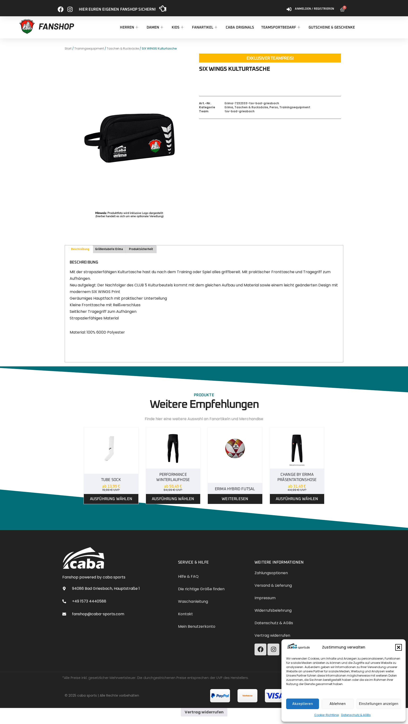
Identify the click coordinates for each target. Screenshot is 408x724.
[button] (398, 647)
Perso (273, 107)
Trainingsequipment (89, 48)
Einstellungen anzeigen (378, 704)
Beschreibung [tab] (80, 249)
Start (68, 48)
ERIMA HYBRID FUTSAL (235, 489)
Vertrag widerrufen (204, 712)
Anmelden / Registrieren (314, 9)
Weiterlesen (235, 499)
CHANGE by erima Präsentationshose (296, 477)
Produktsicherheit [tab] (141, 249)
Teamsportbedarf (278, 27)
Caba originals (240, 27)
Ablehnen (338, 704)
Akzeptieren (302, 704)
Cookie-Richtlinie (326, 715)
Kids (175, 27)
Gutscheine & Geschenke (332, 27)
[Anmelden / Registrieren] (289, 7)
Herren (127, 27)
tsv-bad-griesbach (240, 111)
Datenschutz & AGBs (356, 715)
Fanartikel (202, 27)
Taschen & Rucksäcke (123, 48)
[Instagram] (70, 7)
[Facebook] (61, 7)
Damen (153, 27)
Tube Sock (111, 480)
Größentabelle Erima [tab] (109, 249)
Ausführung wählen (111, 499)
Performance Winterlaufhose (173, 477)
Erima (229, 107)
